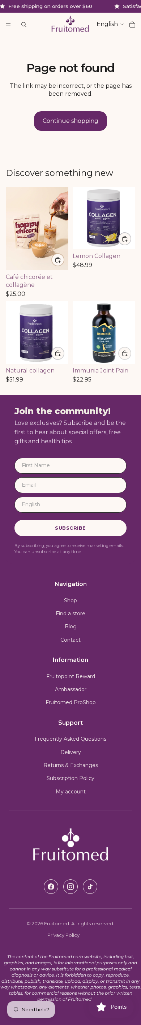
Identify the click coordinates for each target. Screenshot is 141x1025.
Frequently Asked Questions (70, 739)
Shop (70, 600)
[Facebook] (51, 886)
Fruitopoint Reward (70, 676)
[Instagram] (70, 886)
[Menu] (8, 24)
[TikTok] (90, 886)
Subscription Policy (70, 778)
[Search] (24, 25)
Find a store (70, 613)
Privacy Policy (63, 935)
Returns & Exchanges (70, 765)
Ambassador (70, 689)
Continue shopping (70, 120)
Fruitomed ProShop (71, 702)
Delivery (70, 752)
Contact (70, 640)
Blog (71, 626)
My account (71, 791)
